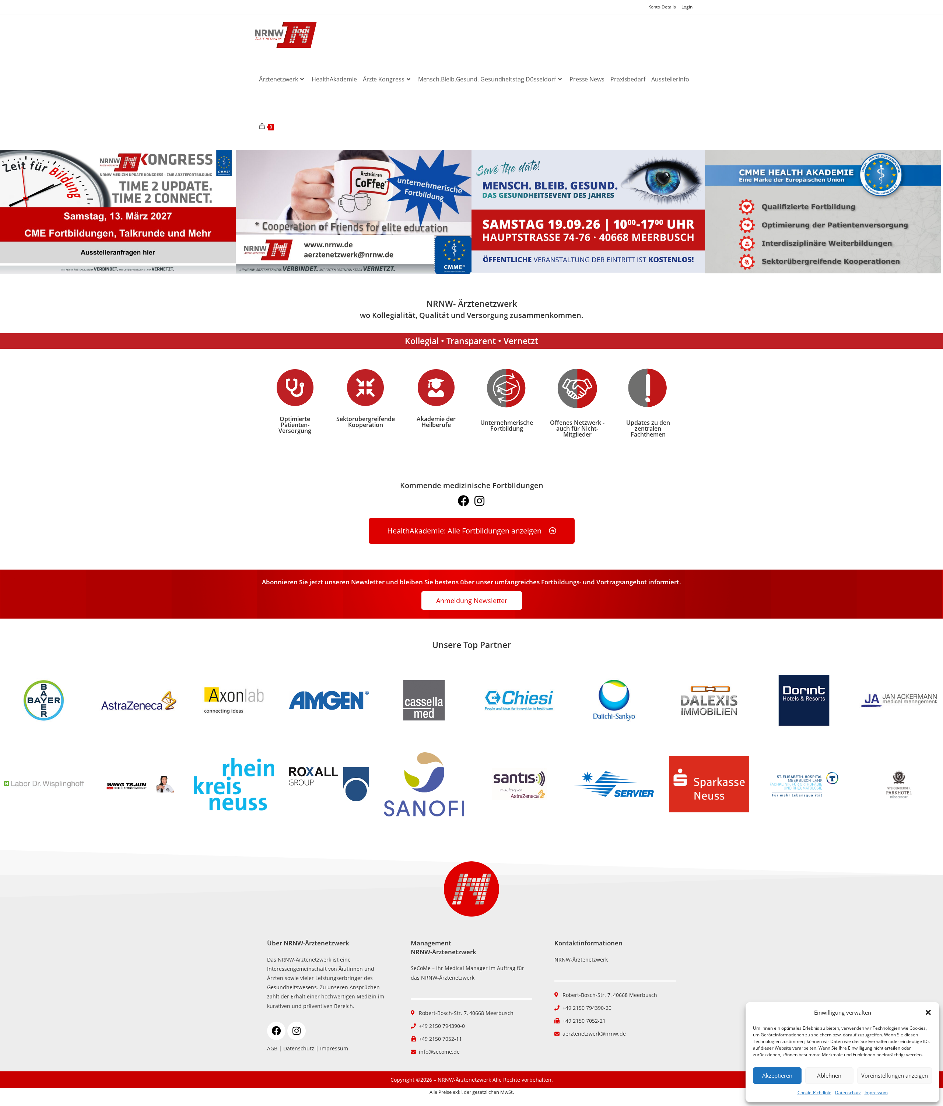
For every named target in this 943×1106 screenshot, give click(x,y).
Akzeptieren (777, 1075)
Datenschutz (848, 1092)
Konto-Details (662, 7)
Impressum (876, 1092)
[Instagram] (479, 501)
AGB (272, 1048)
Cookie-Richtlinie (814, 1092)
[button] (928, 1012)
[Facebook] (464, 501)
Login (687, 7)
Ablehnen (829, 1075)
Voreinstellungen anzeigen (894, 1075)
